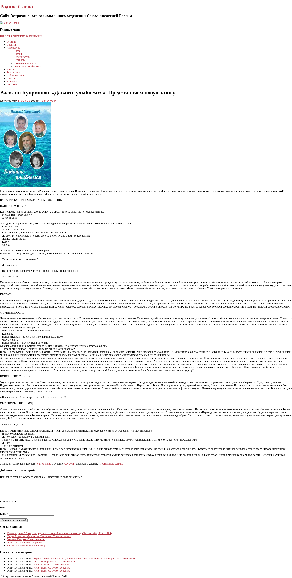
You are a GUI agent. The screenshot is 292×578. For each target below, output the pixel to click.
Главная (11, 41)
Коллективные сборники (28, 66)
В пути (11, 78)
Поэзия (18, 53)
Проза (17, 50)
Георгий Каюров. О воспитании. (26, 539)
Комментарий (9, 501)
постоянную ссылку (111, 463)
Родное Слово (16, 7)
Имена (10, 69)
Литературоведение (25, 63)
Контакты (12, 84)
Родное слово (48, 100)
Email (4, 513)
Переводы (19, 59)
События (12, 44)
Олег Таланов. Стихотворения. (25, 542)
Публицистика (22, 56)
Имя (3, 507)
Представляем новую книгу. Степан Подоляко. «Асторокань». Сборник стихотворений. (85, 558)
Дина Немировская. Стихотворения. (55, 561)
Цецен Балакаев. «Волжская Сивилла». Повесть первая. (39, 536)
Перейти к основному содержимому (21, 35)
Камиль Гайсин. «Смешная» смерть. (27, 545)
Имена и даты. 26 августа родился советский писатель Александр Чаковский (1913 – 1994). (59, 533)
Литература (13, 47)
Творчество (13, 72)
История (12, 81)
